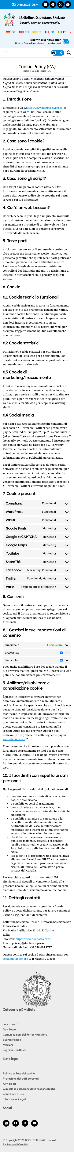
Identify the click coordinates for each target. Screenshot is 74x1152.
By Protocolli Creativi (15, 1144)
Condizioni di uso (13, 1094)
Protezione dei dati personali (21, 1078)
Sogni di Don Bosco (14, 1050)
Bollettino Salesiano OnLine (42, 17)
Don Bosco (9, 1029)
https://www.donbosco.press (44, 107)
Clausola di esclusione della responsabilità (29, 1089)
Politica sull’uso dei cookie (19, 1073)
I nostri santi (10, 1024)
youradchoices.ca (14, 739)
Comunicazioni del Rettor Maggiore (25, 1034)
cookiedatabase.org (15, 958)
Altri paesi (9, 1083)
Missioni (8, 1045)
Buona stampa (12, 1039)
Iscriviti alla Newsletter (38, 41)
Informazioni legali (14, 1099)
